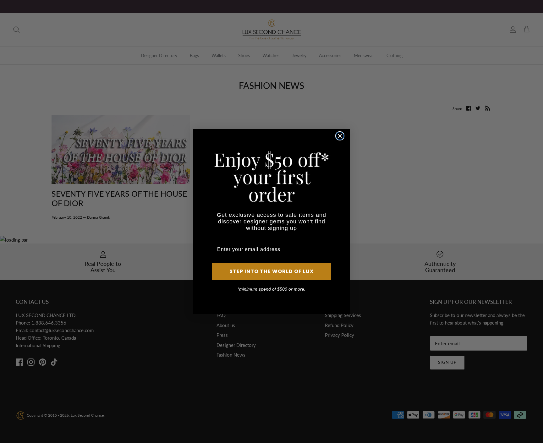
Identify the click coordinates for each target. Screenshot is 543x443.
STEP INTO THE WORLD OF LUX (271, 271)
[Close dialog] (340, 136)
